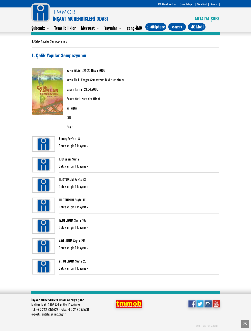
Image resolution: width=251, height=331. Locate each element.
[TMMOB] (128, 303)
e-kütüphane (156, 27)
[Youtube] (216, 303)
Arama (214, 4)
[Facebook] (192, 303)
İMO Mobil (196, 27)
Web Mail (201, 4)
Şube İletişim (186, 4)
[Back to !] (245, 324)
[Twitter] (200, 303)
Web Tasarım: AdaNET (208, 326)
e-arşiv (177, 27)
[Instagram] (208, 303)
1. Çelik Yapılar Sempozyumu (49, 41)
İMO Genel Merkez (167, 4)
